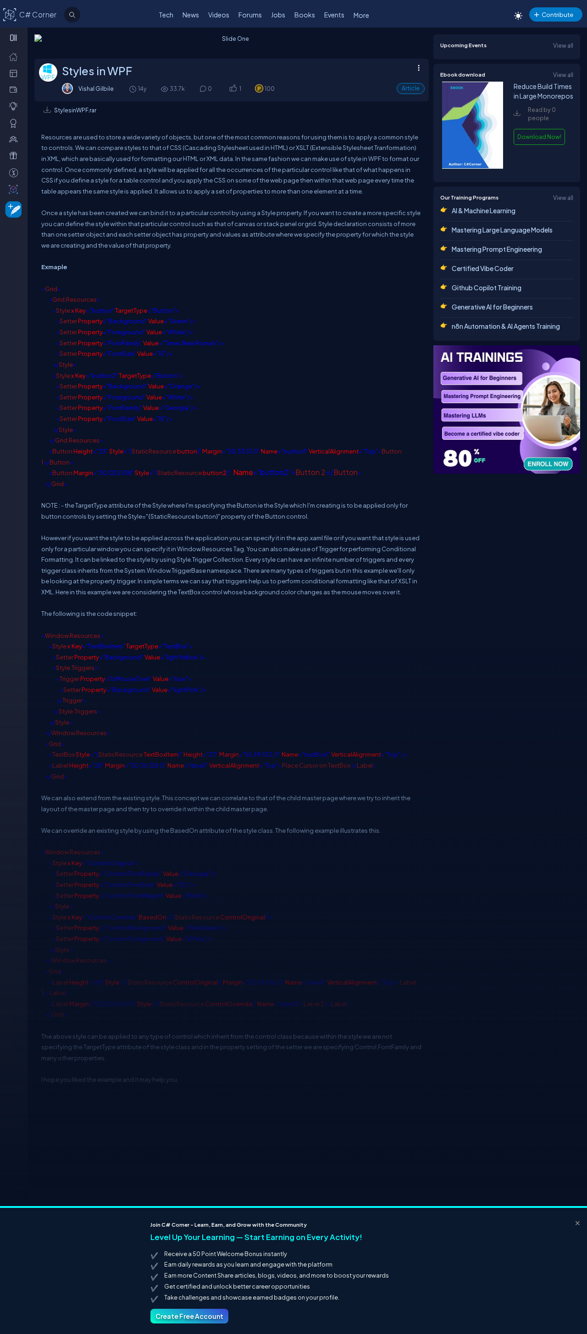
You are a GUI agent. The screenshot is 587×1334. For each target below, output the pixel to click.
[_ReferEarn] (15, 155)
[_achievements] (15, 123)
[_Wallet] (15, 89)
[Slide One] (231, 44)
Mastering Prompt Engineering (497, 249)
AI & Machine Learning (483, 210)
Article (411, 88)
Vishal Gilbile (96, 88)
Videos (218, 15)
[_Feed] (15, 56)
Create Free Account (189, 1316)
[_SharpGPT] (15, 189)
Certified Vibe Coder (483, 268)
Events (334, 15)
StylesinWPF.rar (75, 110)
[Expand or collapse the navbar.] (14, 37)
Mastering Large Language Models (502, 230)
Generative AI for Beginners (492, 307)
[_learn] (15, 106)
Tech (166, 15)
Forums (250, 15)
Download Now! (539, 136)
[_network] (15, 139)
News (191, 15)
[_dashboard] (15, 73)
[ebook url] (472, 166)
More (361, 15)
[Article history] (133, 89)
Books (304, 15)
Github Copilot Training (486, 287)
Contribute (557, 14)
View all (563, 45)
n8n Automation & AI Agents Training (506, 326)
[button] (233, 88)
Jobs (278, 15)
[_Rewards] (15, 172)
